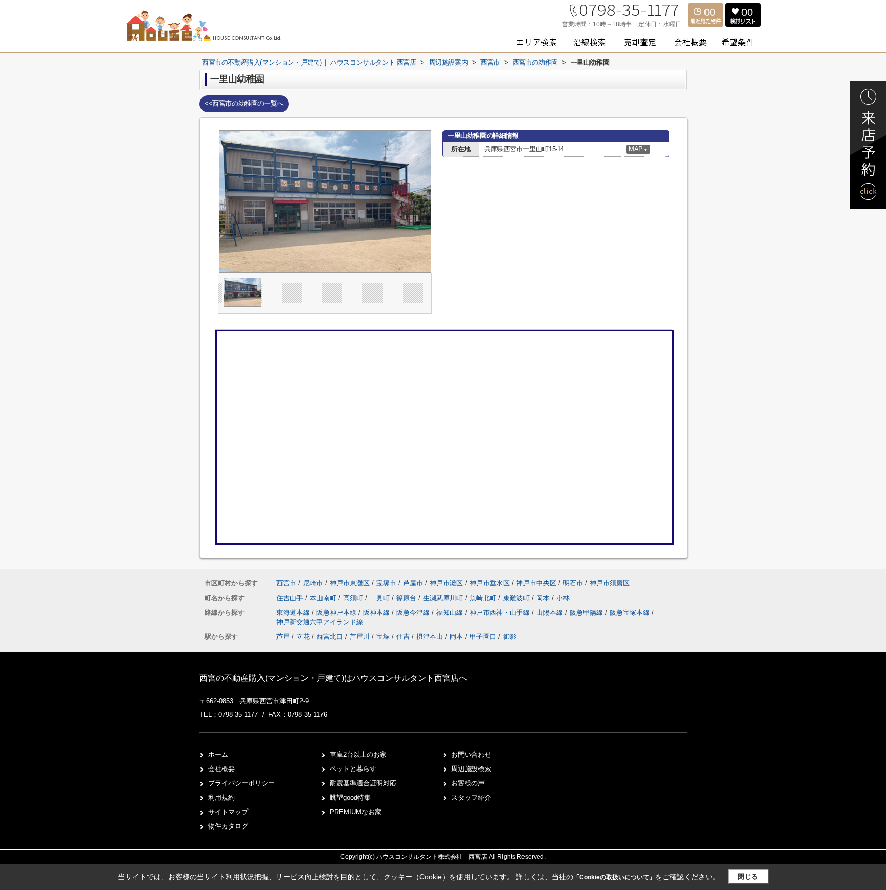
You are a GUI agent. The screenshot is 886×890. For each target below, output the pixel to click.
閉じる (748, 876)
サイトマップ (228, 812)
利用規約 (221, 797)
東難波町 (517, 598)
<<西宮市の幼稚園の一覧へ (244, 103)
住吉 (403, 636)
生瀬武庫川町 (444, 598)
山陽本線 (550, 612)
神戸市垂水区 (490, 583)
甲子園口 (483, 636)
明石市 (573, 583)
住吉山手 (290, 598)
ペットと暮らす (353, 769)
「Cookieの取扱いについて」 (614, 877)
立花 (303, 636)
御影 (509, 636)
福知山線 (450, 612)
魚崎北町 (484, 598)
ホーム (218, 754)
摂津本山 (429, 636)
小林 (563, 598)
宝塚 (383, 636)
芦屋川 (360, 636)
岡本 (544, 598)
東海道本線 (294, 612)
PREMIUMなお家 (355, 812)
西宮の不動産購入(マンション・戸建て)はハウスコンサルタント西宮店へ (333, 678)
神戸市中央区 (536, 583)
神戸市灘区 (446, 583)
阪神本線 (377, 612)
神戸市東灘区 (350, 583)
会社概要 (221, 769)
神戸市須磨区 (610, 583)
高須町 (354, 598)
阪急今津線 (414, 612)
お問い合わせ (471, 754)
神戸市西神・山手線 (501, 612)
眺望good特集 (350, 797)
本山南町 (324, 598)
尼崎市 (313, 583)
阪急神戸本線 (337, 612)
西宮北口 (329, 636)
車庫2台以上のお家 (358, 754)
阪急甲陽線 (587, 612)
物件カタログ (228, 826)
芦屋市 (413, 583)
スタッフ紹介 (471, 797)
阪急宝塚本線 (631, 612)
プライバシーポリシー (241, 783)
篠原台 (407, 598)
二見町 (381, 598)
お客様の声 (468, 783)
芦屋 (283, 636)
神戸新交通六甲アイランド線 (319, 622)
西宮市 (286, 583)
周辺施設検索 (471, 769)
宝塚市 (386, 583)
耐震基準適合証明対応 (363, 783)
